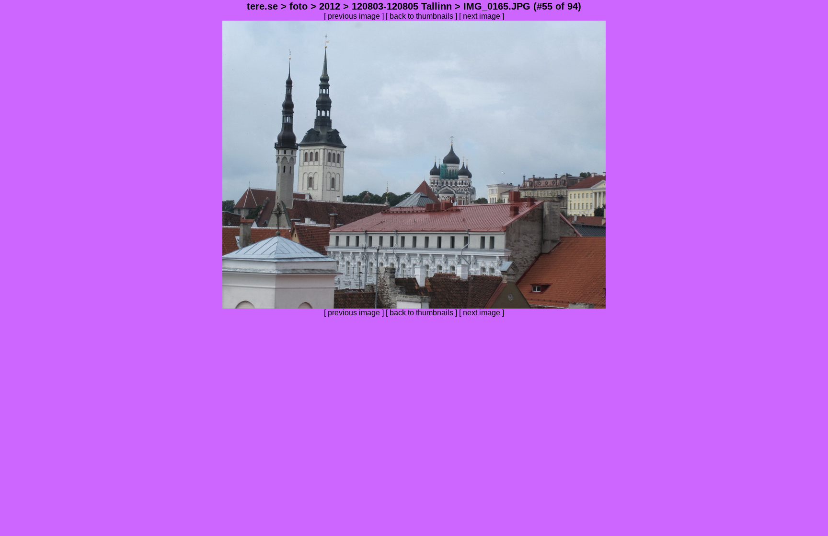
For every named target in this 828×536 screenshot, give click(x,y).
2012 (329, 6)
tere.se (262, 6)
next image (481, 16)
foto (298, 6)
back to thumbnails (421, 16)
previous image (354, 16)
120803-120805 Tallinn (402, 6)
